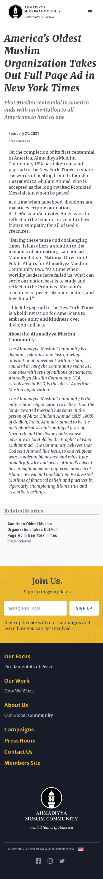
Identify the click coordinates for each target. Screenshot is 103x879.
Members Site (22, 762)
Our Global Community (28, 715)
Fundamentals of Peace (28, 666)
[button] (90, 12)
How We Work (19, 691)
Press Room (20, 740)
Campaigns (19, 729)
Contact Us (18, 751)
